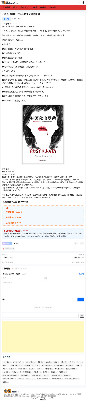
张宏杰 (32, 369)
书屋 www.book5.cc (48, 398)
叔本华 (5, 365)
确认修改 (81, 274)
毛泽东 (15, 372)
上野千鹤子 (6, 362)
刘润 (56, 362)
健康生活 (43, 7)
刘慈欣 (49, 362)
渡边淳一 (37, 372)
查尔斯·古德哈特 (71, 369)
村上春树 (49, 369)
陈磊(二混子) (30, 379)
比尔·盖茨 (6, 372)
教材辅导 (24, 7)
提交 (80, 299)
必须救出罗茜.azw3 (14, 212)
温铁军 (46, 372)
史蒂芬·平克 (28, 365)
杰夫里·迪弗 (59, 369)
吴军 (37, 365)
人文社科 (6, 7)
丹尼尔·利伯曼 (18, 362)
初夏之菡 (64, 362)
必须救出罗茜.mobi (13, 223)
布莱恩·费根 (22, 369)
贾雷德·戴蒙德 (57, 375)
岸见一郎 (12, 369)
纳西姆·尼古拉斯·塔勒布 (10, 375)
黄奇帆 (5, 382)
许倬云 (47, 375)
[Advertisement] (43, 336)
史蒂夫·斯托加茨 (16, 365)
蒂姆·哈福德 (25, 375)
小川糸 (78, 365)
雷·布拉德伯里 (57, 379)
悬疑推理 (6, 19)
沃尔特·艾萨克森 (26, 372)
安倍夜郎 (70, 365)
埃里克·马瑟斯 (47, 365)
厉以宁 (80, 362)
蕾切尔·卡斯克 (36, 375)
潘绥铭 (54, 372)
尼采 (4, 369)
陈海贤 (21, 379)
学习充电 (33, 7)
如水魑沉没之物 (78, 257)
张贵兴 (40, 369)
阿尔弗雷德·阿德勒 (9, 379)
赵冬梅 (67, 375)
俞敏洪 (41, 362)
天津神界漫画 (59, 365)
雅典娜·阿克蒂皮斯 (43, 379)
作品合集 (52, 7)
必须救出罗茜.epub (13, 217)
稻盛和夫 (63, 372)
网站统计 (43, 400)
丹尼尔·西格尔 (31, 362)
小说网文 (15, 7)
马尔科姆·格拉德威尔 (72, 379)
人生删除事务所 (7, 257)
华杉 (72, 362)
